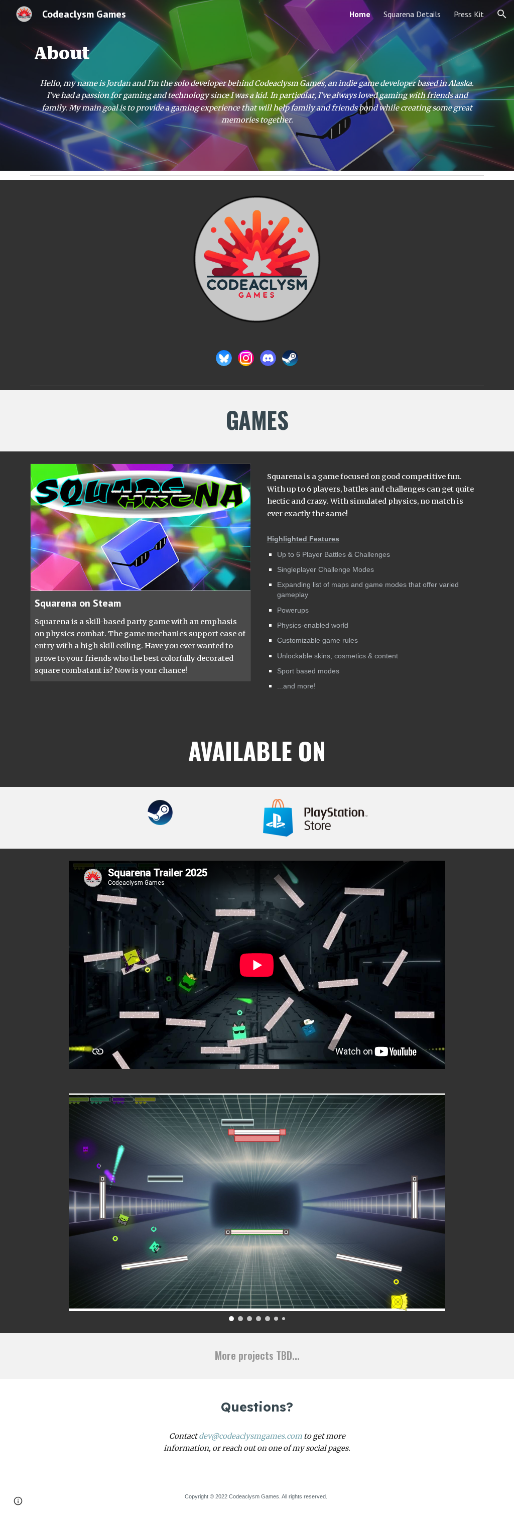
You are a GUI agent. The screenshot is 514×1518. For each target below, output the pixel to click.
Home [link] (359, 14)
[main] (257, 53)
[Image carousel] (257, 1207)
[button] (502, 14)
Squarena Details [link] (412, 14)
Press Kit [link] (469, 14)
